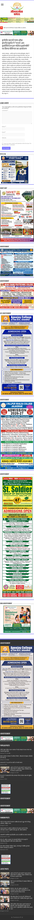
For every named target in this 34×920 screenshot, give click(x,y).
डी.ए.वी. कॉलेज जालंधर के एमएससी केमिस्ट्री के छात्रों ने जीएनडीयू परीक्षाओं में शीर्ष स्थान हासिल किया (14, 840)
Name (4, 126)
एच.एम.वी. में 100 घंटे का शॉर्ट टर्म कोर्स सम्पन (11, 762)
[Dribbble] (18, 917)
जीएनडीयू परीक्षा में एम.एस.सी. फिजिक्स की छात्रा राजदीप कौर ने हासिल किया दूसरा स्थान (21, 897)
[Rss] (12, 917)
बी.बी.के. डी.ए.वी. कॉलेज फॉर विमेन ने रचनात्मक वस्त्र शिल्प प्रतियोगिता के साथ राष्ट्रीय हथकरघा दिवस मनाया (20, 890)
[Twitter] (15, 917)
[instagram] (22, 917)
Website (4, 137)
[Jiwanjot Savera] (17, 8)
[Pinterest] (17, 917)
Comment (5, 110)
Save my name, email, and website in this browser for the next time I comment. (16, 144)
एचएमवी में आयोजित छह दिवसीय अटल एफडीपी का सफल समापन (15, 834)
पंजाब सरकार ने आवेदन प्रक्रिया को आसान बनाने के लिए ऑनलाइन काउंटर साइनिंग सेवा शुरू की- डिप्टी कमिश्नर (14, 829)
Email (4, 132)
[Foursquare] (20, 917)
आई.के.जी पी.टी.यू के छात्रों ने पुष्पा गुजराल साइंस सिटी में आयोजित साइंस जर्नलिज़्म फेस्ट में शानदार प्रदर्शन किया (21, 769)
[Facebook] (13, 917)
